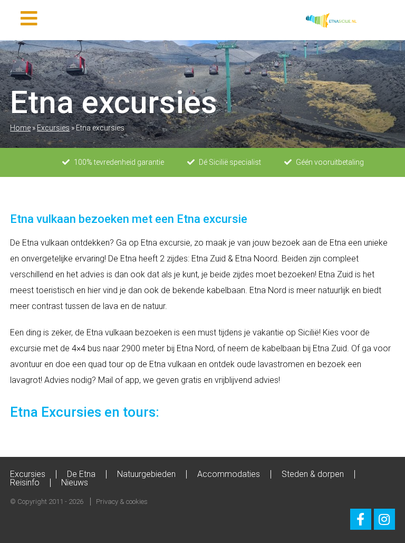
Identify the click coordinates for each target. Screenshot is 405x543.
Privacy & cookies (122, 501)
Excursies (53, 128)
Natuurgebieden (146, 474)
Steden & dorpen (313, 474)
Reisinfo (25, 483)
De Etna (81, 474)
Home (20, 128)
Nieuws (74, 483)
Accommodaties (228, 474)
